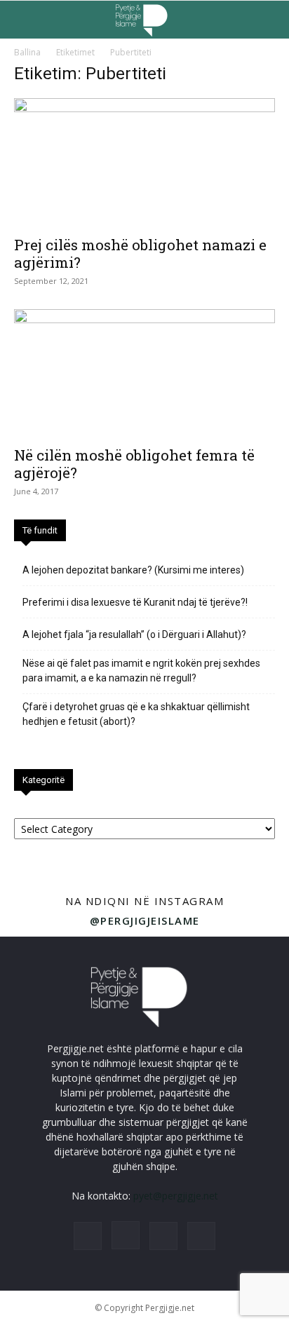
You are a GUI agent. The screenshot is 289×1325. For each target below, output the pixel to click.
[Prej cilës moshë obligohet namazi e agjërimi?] (144, 162)
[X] (163, 1236)
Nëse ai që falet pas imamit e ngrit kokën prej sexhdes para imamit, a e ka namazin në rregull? (141, 671)
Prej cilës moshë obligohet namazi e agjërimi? (140, 253)
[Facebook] (88, 1236)
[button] (23, 20)
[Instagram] (126, 1235)
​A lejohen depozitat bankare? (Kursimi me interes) (133, 570)
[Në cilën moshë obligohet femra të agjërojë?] (144, 373)
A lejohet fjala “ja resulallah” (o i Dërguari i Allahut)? (134, 634)
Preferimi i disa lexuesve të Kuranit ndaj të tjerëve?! (135, 602)
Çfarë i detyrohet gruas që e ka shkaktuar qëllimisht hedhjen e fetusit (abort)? (136, 714)
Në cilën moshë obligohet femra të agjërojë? (134, 463)
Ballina (27, 52)
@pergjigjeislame (145, 920)
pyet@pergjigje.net (175, 1195)
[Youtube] (201, 1236)
